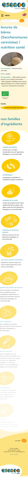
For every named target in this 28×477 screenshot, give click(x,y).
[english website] (24, 14)
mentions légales (14, 454)
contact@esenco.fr (20, 451)
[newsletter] (24, 441)
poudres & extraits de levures (14, 107)
